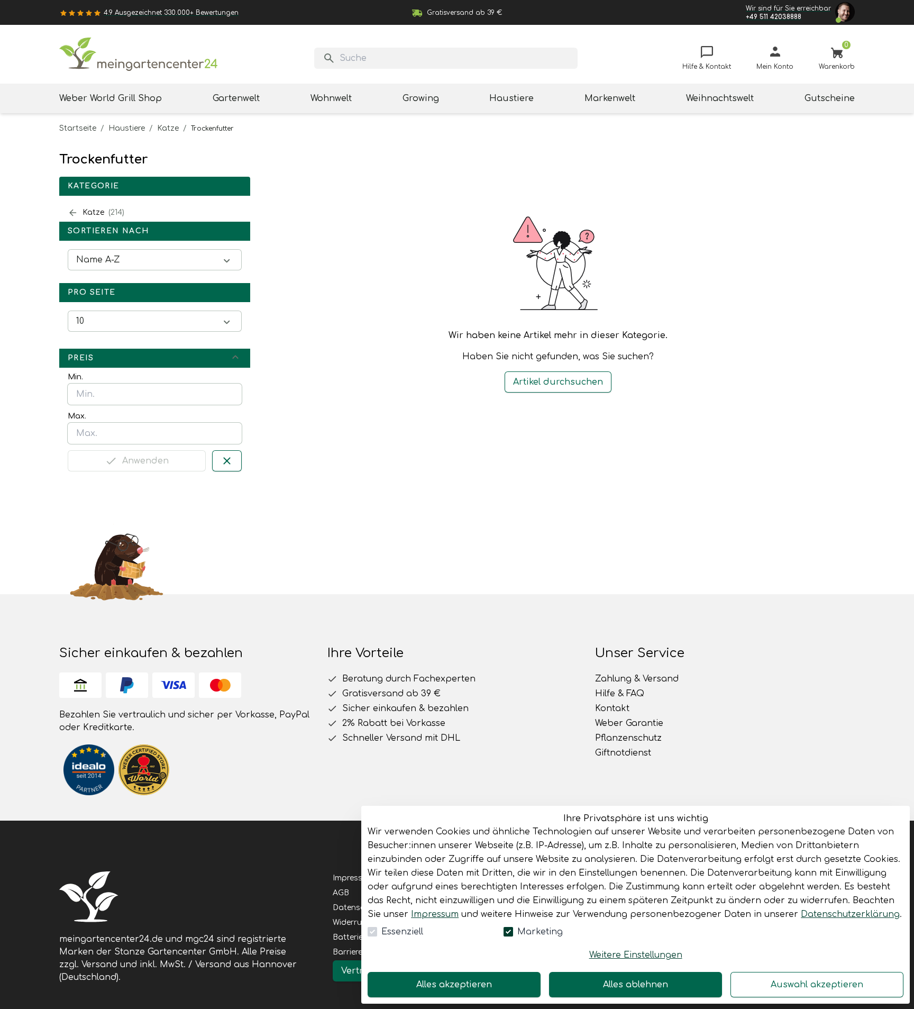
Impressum (435, 914)
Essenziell (402, 932)
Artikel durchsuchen (558, 382)
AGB (341, 893)
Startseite (77, 128)
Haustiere (126, 128)
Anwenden (145, 461)
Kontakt (612, 708)
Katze (168, 128)
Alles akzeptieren (454, 984)
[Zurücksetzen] (227, 460)
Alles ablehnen (635, 984)
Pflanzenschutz (628, 738)
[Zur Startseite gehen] (138, 54)
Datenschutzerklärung (850, 914)
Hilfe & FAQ (619, 693)
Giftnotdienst (623, 753)
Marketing (540, 932)
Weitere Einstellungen (635, 955)
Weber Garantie (629, 723)
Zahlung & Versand (637, 679)
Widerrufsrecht (360, 922)
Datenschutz (357, 908)
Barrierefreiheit (360, 952)
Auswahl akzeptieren (817, 984)
